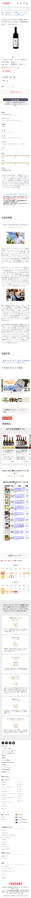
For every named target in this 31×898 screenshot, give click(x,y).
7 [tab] (16, 392)
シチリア (19, 798)
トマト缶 (4, 878)
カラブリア (19, 796)
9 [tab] (21, 392)
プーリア (19, 791)
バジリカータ (20, 794)
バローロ (4, 830)
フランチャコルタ (6, 846)
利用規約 (4, 758)
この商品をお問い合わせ (15, 92)
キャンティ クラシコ (6, 837)
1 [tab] (13, 57)
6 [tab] (14, 392)
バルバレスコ (5, 832)
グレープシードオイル (7, 868)
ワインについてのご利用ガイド (9, 751)
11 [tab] (25, 392)
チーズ (3, 873)
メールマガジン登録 (6, 748)
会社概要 (4, 764)
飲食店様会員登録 (6, 769)
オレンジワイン (5, 858)
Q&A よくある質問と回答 (8, 753)
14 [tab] (15, 394)
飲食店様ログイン (6, 771)
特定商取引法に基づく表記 (8, 762)
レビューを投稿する (21, 60)
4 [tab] (9, 392)
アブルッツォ (20, 784)
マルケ (3, 808)
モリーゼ (19, 787)
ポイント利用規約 (6, 760)
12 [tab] (10, 394)
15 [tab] (17, 394)
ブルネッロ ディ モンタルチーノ (9, 835)
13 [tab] (13, 394)
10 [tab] (23, 392)
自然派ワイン (5, 856)
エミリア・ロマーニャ (7, 801)
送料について (22, 64)
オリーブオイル (5, 866)
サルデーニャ (20, 801)
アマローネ (4, 839)
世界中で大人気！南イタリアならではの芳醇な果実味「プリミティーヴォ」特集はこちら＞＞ (16, 361)
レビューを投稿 (7, 418)
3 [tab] (7, 392)
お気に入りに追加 (8, 59)
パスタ (3, 875)
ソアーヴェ (4, 842)
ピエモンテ (4, 782)
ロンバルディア (5, 791)
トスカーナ (4, 804)
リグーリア (4, 789)
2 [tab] (15, 57)
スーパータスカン (6, 849)
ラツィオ (19, 782)
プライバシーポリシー (7, 767)
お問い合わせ (5, 746)
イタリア (6, 780)
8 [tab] (18, 392)
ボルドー (4, 817)
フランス (6, 814)
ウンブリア (4, 806)
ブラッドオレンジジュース (8, 871)
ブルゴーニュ (5, 819)
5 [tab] (12, 392)
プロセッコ (4, 844)
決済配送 (4, 755)
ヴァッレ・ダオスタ (6, 787)
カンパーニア (20, 789)
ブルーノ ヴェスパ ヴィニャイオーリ (11, 120)
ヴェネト (4, 784)
